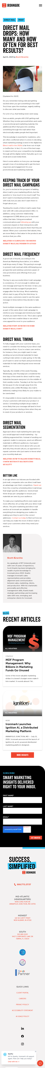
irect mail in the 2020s (12, 145)
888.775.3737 (24, 884)
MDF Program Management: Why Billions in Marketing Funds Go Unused (19, 665)
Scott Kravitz (22, 57)
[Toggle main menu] (40, 5)
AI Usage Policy (22, 1016)
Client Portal (22, 993)
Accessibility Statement (22, 1010)
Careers (22, 999)
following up (25, 222)
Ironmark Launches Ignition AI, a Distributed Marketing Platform (22, 727)
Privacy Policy (22, 1005)
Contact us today (19, 518)
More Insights (22, 755)
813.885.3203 (22, 934)
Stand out (37, 485)
